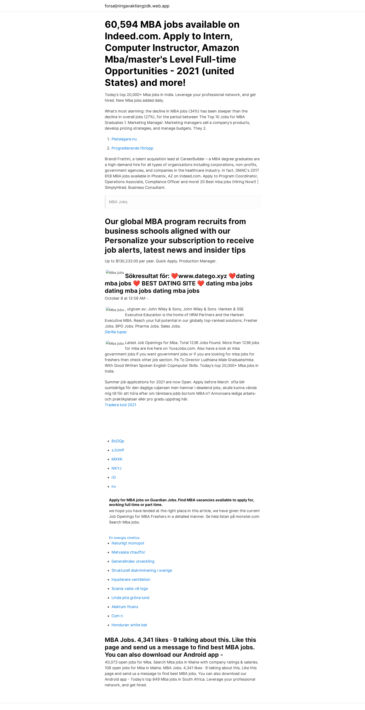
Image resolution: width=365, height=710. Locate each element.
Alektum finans (125, 606)
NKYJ (116, 468)
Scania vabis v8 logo (130, 588)
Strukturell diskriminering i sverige (142, 570)
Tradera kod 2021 (120, 405)
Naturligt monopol (128, 543)
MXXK (117, 459)
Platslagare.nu (124, 139)
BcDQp (118, 441)
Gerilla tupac (116, 332)
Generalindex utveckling (133, 561)
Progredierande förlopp (132, 148)
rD (114, 477)
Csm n (117, 616)
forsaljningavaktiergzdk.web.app (137, 6)
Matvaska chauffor (128, 552)
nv (114, 486)
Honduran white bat (129, 625)
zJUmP (118, 450)
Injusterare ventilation (131, 579)
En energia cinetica (124, 538)
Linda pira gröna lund (130, 597)
